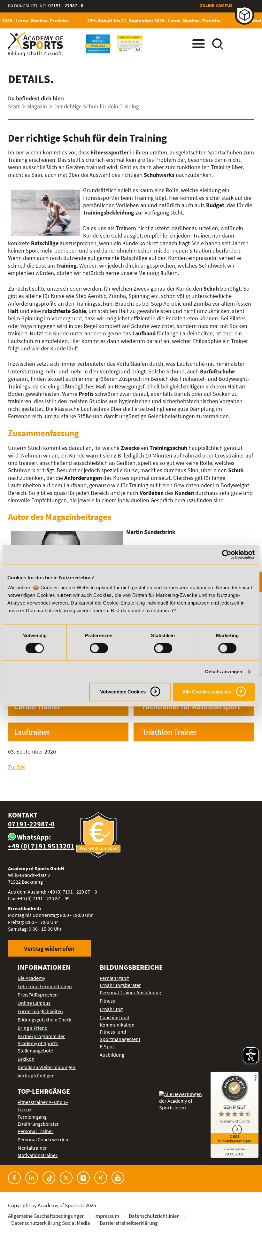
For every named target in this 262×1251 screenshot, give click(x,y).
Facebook (14, 1177)
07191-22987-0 (31, 824)
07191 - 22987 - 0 (65, 6)
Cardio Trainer (37, 706)
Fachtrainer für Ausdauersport (191, 706)
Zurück (16, 767)
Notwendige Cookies (122, 692)
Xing (100, 1177)
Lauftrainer (32, 732)
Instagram (83, 1177)
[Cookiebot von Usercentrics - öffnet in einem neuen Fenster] (227, 554)
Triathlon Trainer (169, 732)
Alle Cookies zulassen (206, 692)
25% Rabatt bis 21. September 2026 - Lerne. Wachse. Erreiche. (148, 20)
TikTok (48, 1177)
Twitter (66, 1177)
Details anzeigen (224, 671)
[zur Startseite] (35, 44)
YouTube (118, 1177)
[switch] (99, 648)
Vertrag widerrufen (49, 948)
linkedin (31, 1177)
